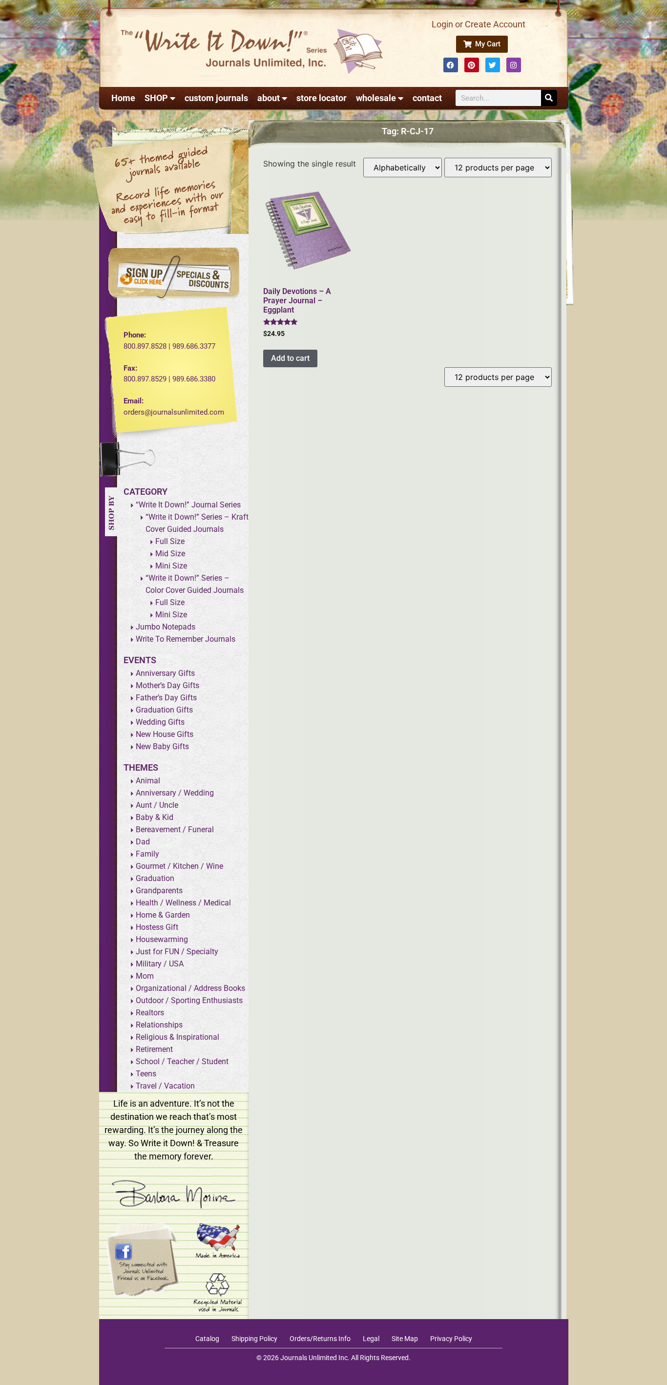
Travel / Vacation (165, 1086)
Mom (145, 976)
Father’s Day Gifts (166, 697)
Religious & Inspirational (177, 1037)
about (268, 98)
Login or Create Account (478, 24)
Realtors (150, 1012)
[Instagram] (513, 65)
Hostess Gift (157, 927)
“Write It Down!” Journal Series (188, 504)
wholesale (376, 98)
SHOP (156, 98)
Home (123, 98)
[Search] (549, 98)
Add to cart (290, 358)
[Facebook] (450, 65)
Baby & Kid (154, 817)
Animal (148, 780)
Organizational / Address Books (190, 988)
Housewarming (162, 939)
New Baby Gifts (162, 746)
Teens (146, 1073)
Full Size (170, 541)
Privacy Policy (451, 1339)
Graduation (155, 878)
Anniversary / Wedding (175, 792)
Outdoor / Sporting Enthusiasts (189, 1000)
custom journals (216, 98)
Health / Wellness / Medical (183, 902)
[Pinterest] (471, 65)
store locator (321, 98)
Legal (371, 1339)
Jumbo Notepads (165, 626)
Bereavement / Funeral (175, 829)
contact (427, 98)
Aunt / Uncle (157, 805)
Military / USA (160, 963)
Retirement (154, 1049)
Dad (143, 841)
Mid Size (170, 553)
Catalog (207, 1339)
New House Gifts (164, 734)
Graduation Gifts (164, 709)
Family (147, 854)
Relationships (159, 1024)
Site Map (405, 1339)
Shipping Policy (254, 1339)
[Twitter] (492, 65)
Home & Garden (163, 915)
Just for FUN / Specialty (177, 951)
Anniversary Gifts (165, 673)
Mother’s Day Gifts (167, 685)
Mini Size (171, 565)
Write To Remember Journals (185, 639)
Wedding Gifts (160, 722)
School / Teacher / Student (182, 1061)
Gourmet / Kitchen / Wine (179, 866)
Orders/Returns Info (320, 1339)
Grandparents (159, 890)
